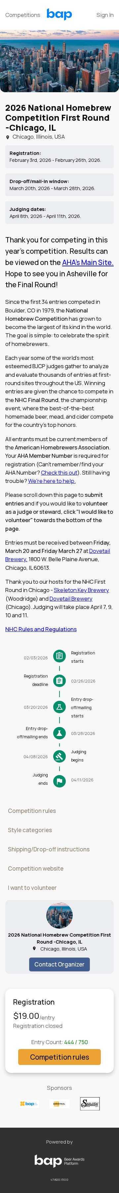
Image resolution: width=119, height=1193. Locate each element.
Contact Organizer (59, 964)
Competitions (22, 15)
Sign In (105, 15)
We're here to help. (52, 481)
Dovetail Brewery (71, 598)
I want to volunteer (32, 888)
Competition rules (32, 811)
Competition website (35, 868)
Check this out (59, 472)
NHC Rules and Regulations (41, 629)
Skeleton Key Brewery (81, 590)
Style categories (30, 830)
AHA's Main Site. (88, 262)
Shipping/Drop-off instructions (49, 849)
